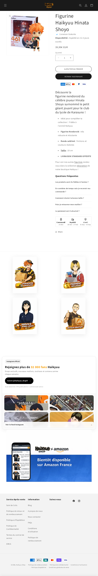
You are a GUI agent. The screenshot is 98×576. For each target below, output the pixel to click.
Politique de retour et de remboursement (15, 512)
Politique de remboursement (34, 539)
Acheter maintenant (74, 76)
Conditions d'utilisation (33, 530)
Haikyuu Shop (20, 565)
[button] (5, 5)
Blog (30, 505)
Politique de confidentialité (59, 565)
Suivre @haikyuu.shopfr (19, 381)
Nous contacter (34, 517)
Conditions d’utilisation (79, 565)
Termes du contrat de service (15, 536)
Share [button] (60, 232)
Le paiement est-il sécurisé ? (67, 211)
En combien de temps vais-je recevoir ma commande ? (72, 190)
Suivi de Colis (11, 505)
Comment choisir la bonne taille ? (69, 198)
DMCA (8, 544)
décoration (82, 165)
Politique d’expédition (39, 567)
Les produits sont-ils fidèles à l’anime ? (72, 182)
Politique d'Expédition (15, 520)
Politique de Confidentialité (12, 527)
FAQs (30, 522)
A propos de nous (35, 511)
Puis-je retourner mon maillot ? (68, 204)
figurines (78, 162)
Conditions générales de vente (59, 567)
